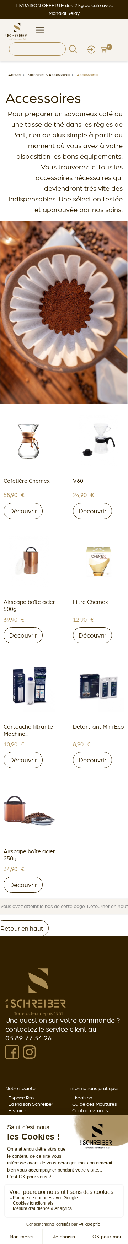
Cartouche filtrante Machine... (28, 730)
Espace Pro (21, 1097)
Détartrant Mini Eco (98, 726)
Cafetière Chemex (27, 480)
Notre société (20, 1088)
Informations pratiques (94, 1088)
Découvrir (23, 511)
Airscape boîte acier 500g (29, 605)
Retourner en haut (107, 906)
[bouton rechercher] (73, 48)
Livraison (82, 1097)
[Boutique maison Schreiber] (16, 30)
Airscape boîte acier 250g (29, 855)
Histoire (17, 1110)
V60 (78, 480)
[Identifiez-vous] (91, 48)
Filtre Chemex (90, 601)
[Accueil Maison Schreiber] (35, 991)
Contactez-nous (90, 1110)
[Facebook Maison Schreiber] (12, 1051)
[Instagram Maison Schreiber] (29, 1051)
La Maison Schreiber (30, 1104)
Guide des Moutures (94, 1104)
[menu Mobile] (40, 29)
